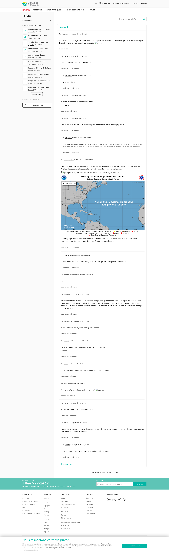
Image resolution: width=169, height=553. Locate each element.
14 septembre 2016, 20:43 (78, 34)
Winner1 (66, 341)
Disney (46, 525)
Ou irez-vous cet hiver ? (37, 36)
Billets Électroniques (121, 3)
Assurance (26, 498)
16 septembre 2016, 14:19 (78, 423)
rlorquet (30, 58)
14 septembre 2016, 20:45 (79, 56)
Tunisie (46, 515)
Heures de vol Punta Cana (38, 87)
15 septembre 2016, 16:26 (78, 383)
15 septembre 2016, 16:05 (79, 341)
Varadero (64, 507)
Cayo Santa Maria (68, 504)
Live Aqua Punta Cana (36, 61)
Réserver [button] (37, 10)
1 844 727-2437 (35, 483)
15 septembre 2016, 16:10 (79, 364)
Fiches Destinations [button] (75, 10)
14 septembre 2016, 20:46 (82, 76)
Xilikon (66, 383)
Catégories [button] (27, 21)
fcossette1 (31, 51)
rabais (66, 95)
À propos (89, 498)
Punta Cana (65, 528)
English (144, 3)
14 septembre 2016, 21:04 (82, 138)
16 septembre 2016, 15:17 (80, 445)
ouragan (62, 27)
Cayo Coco (65, 501)
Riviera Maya (66, 518)
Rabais (26, 10)
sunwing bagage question (38, 42)
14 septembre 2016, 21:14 (84, 160)
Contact (135, 3)
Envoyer (140, 484)
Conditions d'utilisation (31, 514)
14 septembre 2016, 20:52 (78, 95)
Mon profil (106, 3)
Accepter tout (134, 546)
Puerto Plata (65, 525)
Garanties (26, 511)
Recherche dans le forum (110, 472)
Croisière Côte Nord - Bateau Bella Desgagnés (46, 68)
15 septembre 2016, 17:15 (79, 403)
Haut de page (38, 105)
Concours (89, 507)
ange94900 (31, 45)
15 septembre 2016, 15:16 (84, 275)
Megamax (65, 34)
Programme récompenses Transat (41, 81)
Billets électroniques (30, 501)
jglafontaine (31, 64)
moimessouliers (69, 160)
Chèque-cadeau (28, 504)
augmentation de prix (36, 55)
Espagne (47, 505)
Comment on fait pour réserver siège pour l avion (47, 29)
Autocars (47, 498)
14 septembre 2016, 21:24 (82, 255)
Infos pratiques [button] (54, 10)
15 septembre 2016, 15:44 (80, 294)
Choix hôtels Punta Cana (38, 48)
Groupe (46, 528)
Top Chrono (48, 531)
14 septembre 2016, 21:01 (78, 118)
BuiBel (30, 38)
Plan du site (90, 514)
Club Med (47, 519)
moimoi (66, 56)
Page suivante (36, 94)
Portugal (47, 512)
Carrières (89, 504)
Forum (92, 10)
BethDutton (31, 83)
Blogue (88, 501)
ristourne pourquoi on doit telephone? (43, 74)
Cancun (64, 515)
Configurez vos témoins (31, 550)
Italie (45, 509)
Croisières (47, 522)
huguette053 (31, 32)
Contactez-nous (28, 480)
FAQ (24, 507)
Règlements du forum (93, 472)
